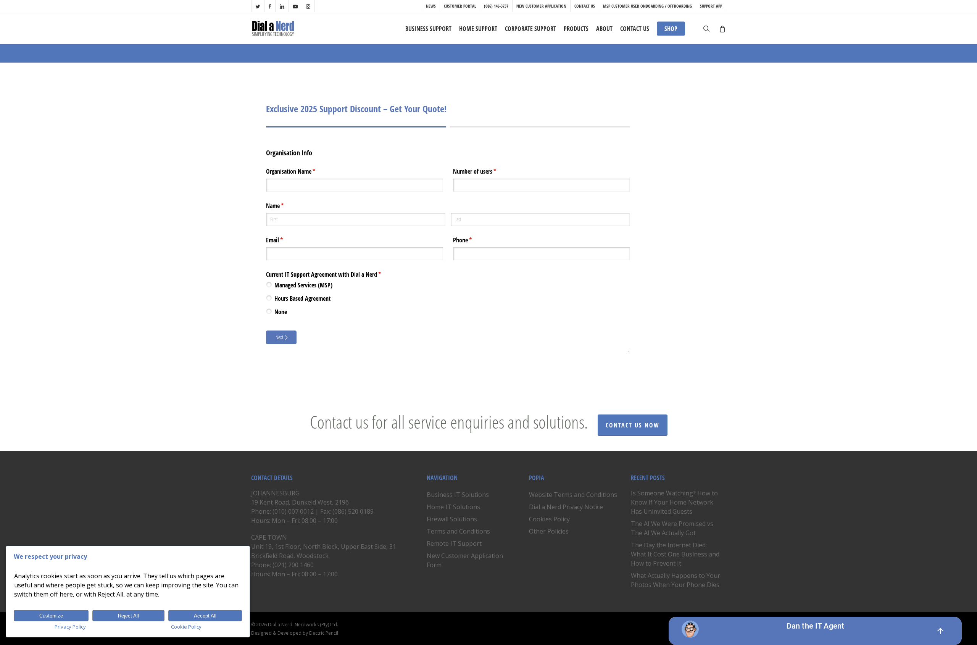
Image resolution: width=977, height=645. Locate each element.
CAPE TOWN (269, 537)
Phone (472, 240)
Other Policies (549, 531)
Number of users (484, 171)
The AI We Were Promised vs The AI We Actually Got (672, 528)
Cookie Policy (186, 626)
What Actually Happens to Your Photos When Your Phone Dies (675, 580)
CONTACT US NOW (632, 425)
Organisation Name (300, 171)
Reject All (128, 616)
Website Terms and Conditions (573, 494)
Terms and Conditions (458, 531)
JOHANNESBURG (275, 493)
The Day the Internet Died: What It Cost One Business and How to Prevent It (675, 554)
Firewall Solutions (452, 519)
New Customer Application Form (465, 560)
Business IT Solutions (458, 494)
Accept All (205, 616)
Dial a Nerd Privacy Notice (566, 507)
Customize (51, 616)
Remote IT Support (454, 543)
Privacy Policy (70, 626)
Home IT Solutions (453, 507)
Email (284, 240)
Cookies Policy (549, 519)
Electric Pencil (323, 633)
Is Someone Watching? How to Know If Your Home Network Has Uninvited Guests (674, 502)
